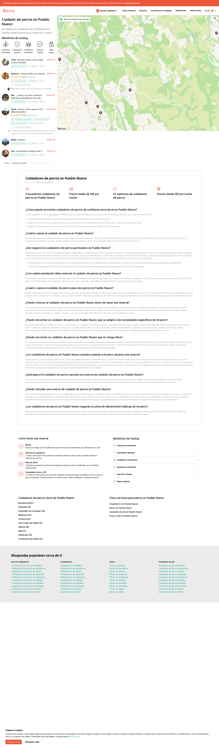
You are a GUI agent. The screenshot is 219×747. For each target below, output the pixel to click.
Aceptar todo (13, 742)
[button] (157, 445)
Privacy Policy (74, 736)
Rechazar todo (32, 742)
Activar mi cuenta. (132, 3)
